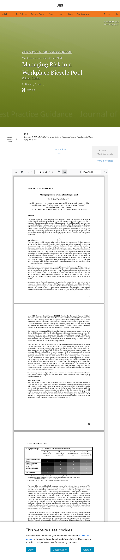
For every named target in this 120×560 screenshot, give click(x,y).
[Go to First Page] (28, 171)
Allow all (88, 549)
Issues (61, 14)
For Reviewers (83, 14)
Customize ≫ (61, 549)
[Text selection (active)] (64, 172)
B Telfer (36, 78)
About (51, 14)
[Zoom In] (80, 172)
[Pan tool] (58, 172)
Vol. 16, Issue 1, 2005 (32, 58)
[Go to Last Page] (53, 171)
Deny (32, 549)
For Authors (21, 14)
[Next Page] (49, 171)
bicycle (28, 84)
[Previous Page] (32, 171)
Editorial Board (37, 14)
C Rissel (26, 78)
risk (39, 84)
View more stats (105, 160)
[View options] (16, 172)
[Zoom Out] (77, 172)
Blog (70, 14)
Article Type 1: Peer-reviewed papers (47, 51)
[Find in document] (105, 172)
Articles (5, 14)
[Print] (22, 172)
